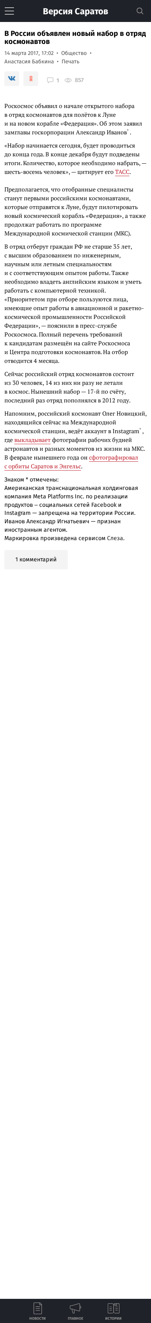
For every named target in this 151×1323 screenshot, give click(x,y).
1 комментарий (36, 559)
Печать (71, 61)
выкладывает (32, 440)
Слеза (115, 538)
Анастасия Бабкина (29, 61)
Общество (74, 53)
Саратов (75, 11)
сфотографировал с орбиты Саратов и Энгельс (71, 461)
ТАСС (122, 172)
